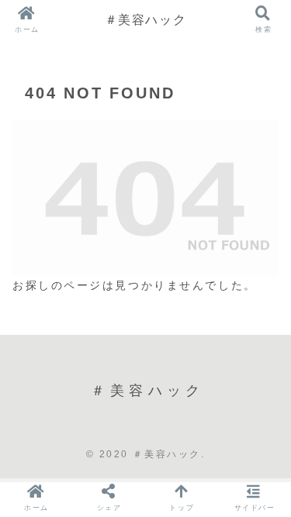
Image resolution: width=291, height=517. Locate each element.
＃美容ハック (146, 19)
